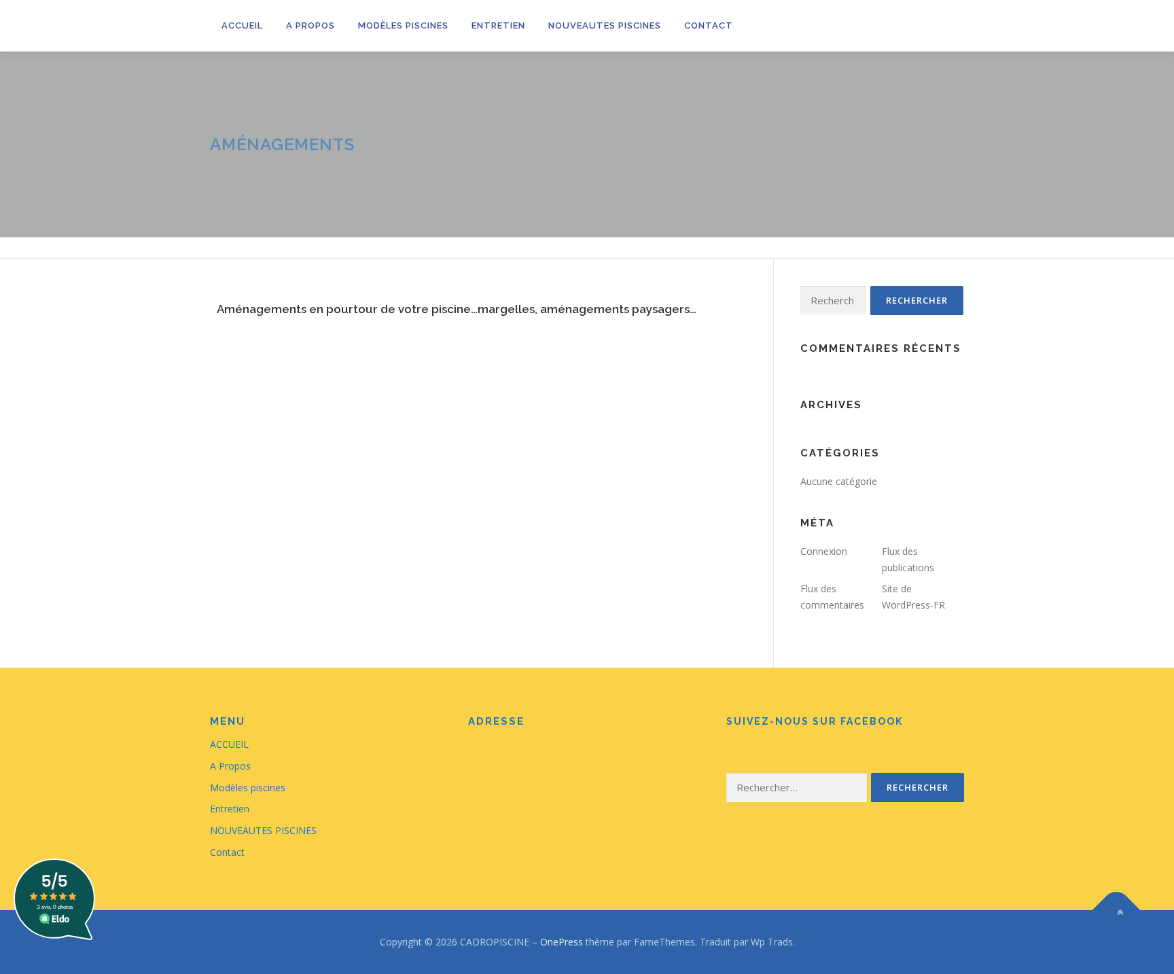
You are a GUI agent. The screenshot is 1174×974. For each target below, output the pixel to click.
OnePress (561, 941)
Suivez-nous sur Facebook (814, 721)
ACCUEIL (242, 25)
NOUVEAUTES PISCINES (604, 25)
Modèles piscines (403, 25)
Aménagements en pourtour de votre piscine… (347, 309)
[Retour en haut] (1116, 910)
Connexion (823, 551)
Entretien (498, 25)
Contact (708, 25)
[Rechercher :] (833, 300)
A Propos (310, 25)
